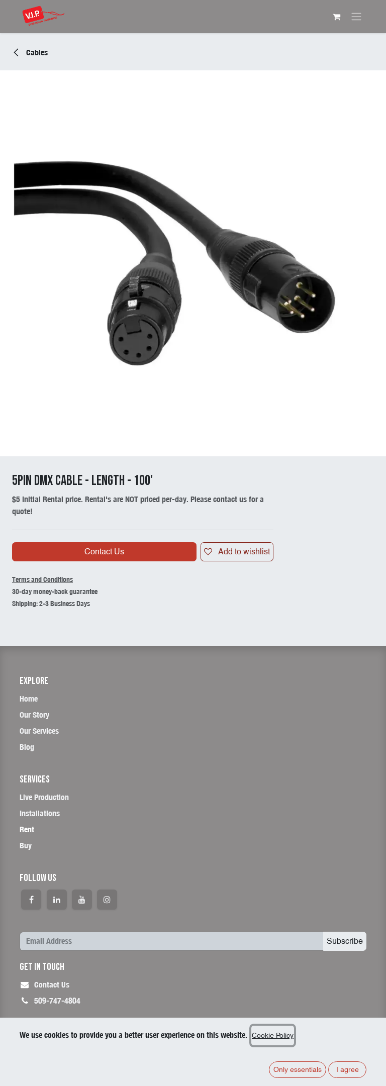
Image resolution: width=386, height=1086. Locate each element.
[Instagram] (107, 900)
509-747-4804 (57, 1001)
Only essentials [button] (297, 1069)
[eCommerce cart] (336, 17)
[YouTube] (82, 900)
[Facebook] (31, 900)
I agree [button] (347, 1069)
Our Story (34, 715)
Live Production (44, 797)
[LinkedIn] (57, 900)
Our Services (39, 731)
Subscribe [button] (345, 941)
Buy (26, 845)
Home (29, 699)
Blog (27, 747)
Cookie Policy (273, 1035)
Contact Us (104, 551)
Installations (40, 813)
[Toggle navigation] (356, 17)
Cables (36, 52)
